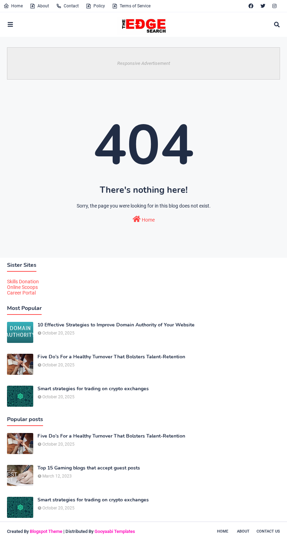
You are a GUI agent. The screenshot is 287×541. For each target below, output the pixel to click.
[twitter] (263, 6)
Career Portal (21, 293)
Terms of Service (135, 6)
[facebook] (251, 6)
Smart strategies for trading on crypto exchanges (93, 389)
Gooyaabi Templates (114, 531)
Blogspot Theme (46, 531)
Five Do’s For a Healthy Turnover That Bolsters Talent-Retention (111, 357)
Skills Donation (23, 281)
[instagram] (274, 6)
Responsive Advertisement (143, 63)
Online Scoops (22, 287)
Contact (71, 6)
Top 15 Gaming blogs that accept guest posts (88, 468)
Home (17, 6)
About (43, 6)
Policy (99, 6)
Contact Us (268, 531)
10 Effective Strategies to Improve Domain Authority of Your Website (116, 325)
